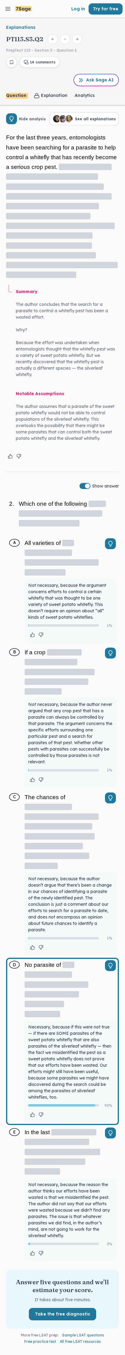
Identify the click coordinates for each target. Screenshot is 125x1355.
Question (16, 95)
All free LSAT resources (80, 1341)
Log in (78, 9)
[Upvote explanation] (10, 456)
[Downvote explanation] (19, 456)
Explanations (20, 27)
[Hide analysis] (11, 118)
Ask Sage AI (99, 80)
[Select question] (65, 39)
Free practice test (40, 1341)
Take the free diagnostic (62, 1314)
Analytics (85, 95)
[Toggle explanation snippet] (110, 543)
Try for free (105, 9)
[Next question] (77, 39)
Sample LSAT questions (83, 1335)
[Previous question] (53, 39)
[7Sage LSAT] (23, 9)
